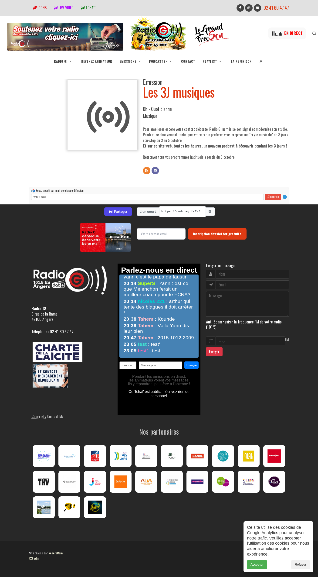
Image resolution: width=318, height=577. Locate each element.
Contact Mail (56, 416)
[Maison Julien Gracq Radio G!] (69, 482)
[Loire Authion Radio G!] (44, 507)
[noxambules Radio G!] (197, 482)
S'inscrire (273, 196)
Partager (118, 211)
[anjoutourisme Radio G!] (223, 482)
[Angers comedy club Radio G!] (95, 507)
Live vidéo (66, 7)
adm (36, 558)
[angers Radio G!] (95, 456)
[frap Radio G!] (223, 456)
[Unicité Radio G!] (120, 482)
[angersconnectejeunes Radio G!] (95, 482)
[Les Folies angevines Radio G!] (274, 482)
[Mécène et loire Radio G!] (69, 456)
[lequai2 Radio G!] (248, 456)
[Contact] (155, 170)
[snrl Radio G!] (197, 456)
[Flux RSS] (146, 170)
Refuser (300, 564)
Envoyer (214, 351)
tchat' (90, 7)
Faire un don (241, 61)
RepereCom (55, 552)
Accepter (257, 564)
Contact (188, 61)
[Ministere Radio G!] (146, 456)
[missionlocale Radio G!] (172, 482)
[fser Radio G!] (172, 456)
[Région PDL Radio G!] (120, 456)
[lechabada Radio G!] (274, 456)
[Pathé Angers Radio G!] (69, 507)
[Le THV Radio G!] (44, 482)
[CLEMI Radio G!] (248, 482)
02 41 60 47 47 (276, 7)
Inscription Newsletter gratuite (217, 233)
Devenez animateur (96, 61)
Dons (42, 7)
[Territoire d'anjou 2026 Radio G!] (44, 456)
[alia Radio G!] (146, 482)
